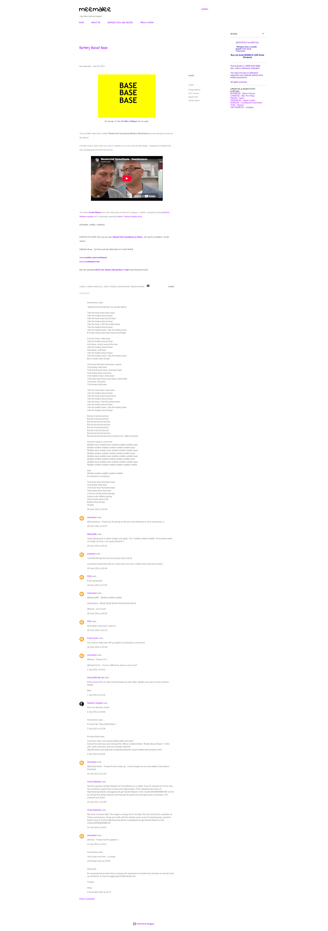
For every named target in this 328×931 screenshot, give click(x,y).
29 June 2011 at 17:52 (97, 585)
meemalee (95, 9)
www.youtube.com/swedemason (93, 257)
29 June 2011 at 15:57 (97, 526)
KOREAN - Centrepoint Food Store (246, 103)
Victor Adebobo (94, 782)
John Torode (193, 93)
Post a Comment (87, 899)
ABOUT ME (95, 22)
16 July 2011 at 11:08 (96, 802)
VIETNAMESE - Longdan (242, 107)
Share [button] (191, 76)
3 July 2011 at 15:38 (96, 729)
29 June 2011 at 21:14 (97, 630)
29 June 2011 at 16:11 (97, 546)
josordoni (91, 554)
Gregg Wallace (194, 90)
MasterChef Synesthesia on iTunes (127, 237)
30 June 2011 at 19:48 (97, 647)
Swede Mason (95, 212)
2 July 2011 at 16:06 (96, 712)
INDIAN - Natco (237, 98)
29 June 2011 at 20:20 (97, 613)
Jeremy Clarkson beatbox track (129, 216)
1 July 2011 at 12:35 (96, 695)
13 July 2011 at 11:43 (96, 774)
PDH (89, 576)
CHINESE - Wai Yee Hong (242, 96)
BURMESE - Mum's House (242, 93)
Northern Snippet (95, 703)
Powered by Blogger (145, 924)
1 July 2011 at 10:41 (96, 669)
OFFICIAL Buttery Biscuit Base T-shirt (112, 270)
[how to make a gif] (127, 117)
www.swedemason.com (89, 261)
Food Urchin (92, 638)
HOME (81, 22)
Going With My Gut (95, 677)
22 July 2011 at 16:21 (96, 827)
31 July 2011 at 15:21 (96, 844)
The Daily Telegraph (243, 50)
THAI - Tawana (237, 105)
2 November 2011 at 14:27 (99, 892)
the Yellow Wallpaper (129, 121)
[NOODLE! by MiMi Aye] (247, 42)
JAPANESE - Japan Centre (242, 100)
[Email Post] (148, 287)
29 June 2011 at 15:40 (97, 509)
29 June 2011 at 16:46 (97, 568)
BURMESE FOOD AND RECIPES (120, 22)
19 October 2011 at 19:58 (98, 861)
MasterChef (193, 97)
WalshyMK (92, 534)
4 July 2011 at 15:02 (96, 754)
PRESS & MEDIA (147, 22)
